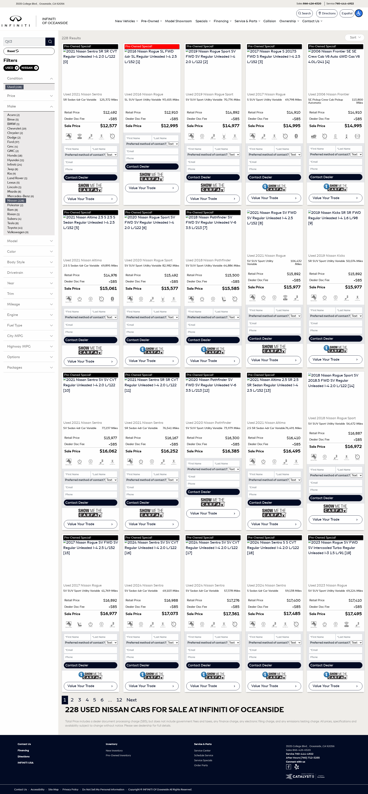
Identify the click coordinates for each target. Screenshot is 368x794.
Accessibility (38, 789)
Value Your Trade (80, 199)
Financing (23, 750)
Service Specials (203, 760)
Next (132, 700)
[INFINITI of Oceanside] (35, 20)
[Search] (50, 42)
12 (119, 700)
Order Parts (201, 765)
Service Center (202, 750)
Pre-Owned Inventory (118, 755)
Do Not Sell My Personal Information (103, 789)
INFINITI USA (26, 762)
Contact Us (24, 744)
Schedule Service (203, 755)
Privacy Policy (70, 789)
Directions (24, 756)
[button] (126, 21)
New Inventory (114, 750)
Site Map (53, 789)
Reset (11, 51)
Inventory (111, 744)
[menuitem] (30, 87)
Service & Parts (203, 744)
